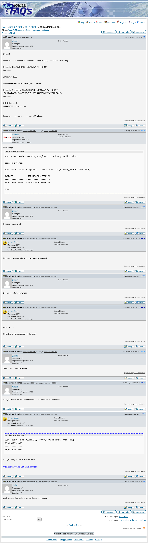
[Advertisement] (91, 9)
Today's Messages (16, 30)
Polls (28, 30)
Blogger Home (66, 540)
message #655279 (26, 37)
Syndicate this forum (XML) (132, 528)
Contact (89, 540)
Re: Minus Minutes (13, 131)
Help (101, 22)
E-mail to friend (8, 33)
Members (111, 22)
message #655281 (29, 207)
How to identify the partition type (132, 520)
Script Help (123, 517)
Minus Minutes (11, 37)
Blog (82, 22)
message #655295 (29, 481)
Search (91, 22)
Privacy (98, 540)
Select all (13, 151)
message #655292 (29, 414)
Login (133, 22)
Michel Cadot (13, 242)
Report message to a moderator (134, 120)
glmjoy (15, 41)
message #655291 (29, 383)
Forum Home (52, 540)
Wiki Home (79, 540)
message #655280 (29, 131)
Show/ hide (21, 151)
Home (142, 22)
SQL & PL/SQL (15, 27)
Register (123, 22)
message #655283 (29, 276)
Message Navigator (41, 30)
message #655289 (29, 352)
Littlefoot (15, 134)
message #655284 (29, 307)
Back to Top (74, 525)
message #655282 (29, 238)
